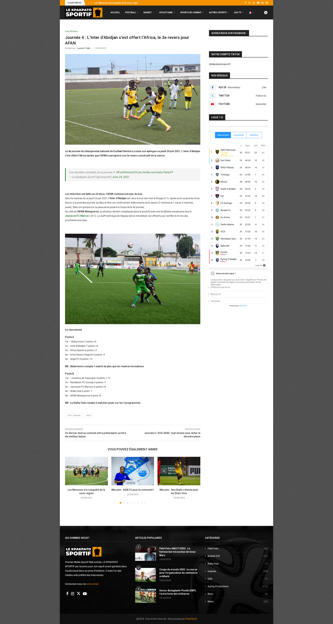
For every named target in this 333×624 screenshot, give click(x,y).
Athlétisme (166, 12)
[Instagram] (249, 3)
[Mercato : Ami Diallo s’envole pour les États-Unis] (178, 471)
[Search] (266, 27)
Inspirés (238, 571)
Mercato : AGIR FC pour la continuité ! (133, 489)
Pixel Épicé (191, 618)
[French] (251, 13)
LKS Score (243, 306)
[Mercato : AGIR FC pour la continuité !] (132, 471)
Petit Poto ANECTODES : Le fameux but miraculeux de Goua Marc (177, 552)
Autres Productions (238, 586)
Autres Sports (218, 12)
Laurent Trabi (83, 48)
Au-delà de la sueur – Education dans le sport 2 (117, 3)
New (88, 415)
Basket (147, 12)
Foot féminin (73, 415)
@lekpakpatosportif (219, 64)
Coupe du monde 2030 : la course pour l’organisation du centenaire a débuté (178, 573)
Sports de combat (191, 12)
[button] (88, 3)
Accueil (115, 12)
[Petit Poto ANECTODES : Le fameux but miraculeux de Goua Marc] (145, 554)
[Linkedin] (262, 3)
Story (238, 593)
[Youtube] (258, 3)
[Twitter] (254, 3)
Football (130, 12)
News (238, 601)
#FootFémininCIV (127, 172)
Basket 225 (238, 556)
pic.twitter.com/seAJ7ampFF (155, 172)
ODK (238, 578)
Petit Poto (238, 548)
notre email (92, 584)
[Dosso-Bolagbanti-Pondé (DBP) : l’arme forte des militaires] (145, 596)
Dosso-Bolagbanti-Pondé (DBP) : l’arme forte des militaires (178, 592)
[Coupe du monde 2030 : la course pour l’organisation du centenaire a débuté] (145, 575)
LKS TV (237, 12)
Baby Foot (238, 563)
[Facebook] (245, 3)
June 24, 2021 (120, 177)
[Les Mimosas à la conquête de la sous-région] (86, 471)
